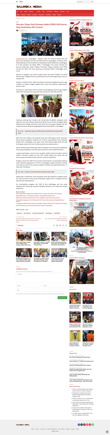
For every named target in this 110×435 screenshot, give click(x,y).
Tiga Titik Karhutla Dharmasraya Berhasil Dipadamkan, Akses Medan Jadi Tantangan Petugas (88, 326)
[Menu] (17, 1)
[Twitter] (81, 424)
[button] (92, 1)
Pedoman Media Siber (52, 429)
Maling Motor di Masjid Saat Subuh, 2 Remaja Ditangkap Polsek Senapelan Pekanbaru (88, 344)
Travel (67, 11)
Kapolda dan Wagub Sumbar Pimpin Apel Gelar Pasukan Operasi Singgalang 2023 (80, 370)
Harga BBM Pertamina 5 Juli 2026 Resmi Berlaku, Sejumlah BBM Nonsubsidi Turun (35, 195)
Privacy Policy (61, 429)
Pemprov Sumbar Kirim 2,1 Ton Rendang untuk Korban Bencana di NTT (75, 325)
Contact (37, 429)
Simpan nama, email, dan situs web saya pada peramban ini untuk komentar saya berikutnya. (41, 294)
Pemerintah (41, 14)
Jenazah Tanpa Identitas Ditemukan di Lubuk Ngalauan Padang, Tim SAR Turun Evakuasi (75, 307)
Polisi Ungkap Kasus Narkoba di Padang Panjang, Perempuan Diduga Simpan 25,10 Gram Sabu (74, 344)
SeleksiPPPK (57, 213)
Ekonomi (23, 14)
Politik (54, 14)
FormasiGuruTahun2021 (38, 213)
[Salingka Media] (29, 6)
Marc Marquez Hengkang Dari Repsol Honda (79, 357)
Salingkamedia (22, 30)
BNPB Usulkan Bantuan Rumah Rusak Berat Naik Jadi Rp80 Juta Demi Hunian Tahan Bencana (38, 197)
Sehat (43, 11)
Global (25, 11)
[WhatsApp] (93, 424)
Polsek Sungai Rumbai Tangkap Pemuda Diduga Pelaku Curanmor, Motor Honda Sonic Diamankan (39, 193)
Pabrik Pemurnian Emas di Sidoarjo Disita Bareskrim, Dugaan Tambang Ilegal (34, 205)
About (32, 429)
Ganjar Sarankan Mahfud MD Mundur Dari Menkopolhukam (79, 375)
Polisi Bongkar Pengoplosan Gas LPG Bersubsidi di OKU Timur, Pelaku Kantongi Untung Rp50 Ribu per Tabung (40, 200)
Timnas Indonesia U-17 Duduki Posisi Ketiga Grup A (81, 361)
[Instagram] (87, 424)
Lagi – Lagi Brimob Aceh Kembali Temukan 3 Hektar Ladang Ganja (56, 218)
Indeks (21, 1)
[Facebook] (79, 424)
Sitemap (73, 429)
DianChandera (27, 213)
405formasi (19, 213)
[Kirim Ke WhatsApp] (66, 225)
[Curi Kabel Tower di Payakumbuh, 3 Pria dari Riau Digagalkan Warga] (88, 298)
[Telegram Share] (63, 225)
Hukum (29, 14)
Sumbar (38, 11)
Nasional (31, 11)
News (21, 11)
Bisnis (18, 14)
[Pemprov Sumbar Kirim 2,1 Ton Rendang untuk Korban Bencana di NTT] (75, 317)
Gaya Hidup (49, 11)
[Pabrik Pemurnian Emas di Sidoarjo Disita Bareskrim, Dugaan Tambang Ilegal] (59, 252)
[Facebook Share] (54, 225)
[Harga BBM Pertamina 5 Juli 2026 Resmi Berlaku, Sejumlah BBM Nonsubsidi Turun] (42, 236)
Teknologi (62, 11)
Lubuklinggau (39, 69)
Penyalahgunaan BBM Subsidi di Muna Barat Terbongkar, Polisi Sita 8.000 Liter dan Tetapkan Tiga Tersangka (41, 203)
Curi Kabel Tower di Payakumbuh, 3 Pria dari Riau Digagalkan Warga (87, 307)
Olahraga (56, 11)
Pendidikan (48, 14)
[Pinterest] (84, 424)
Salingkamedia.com (21, 59)
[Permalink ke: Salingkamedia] (17, 30)
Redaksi (68, 429)
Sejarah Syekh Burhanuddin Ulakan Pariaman (80, 365)
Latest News (43, 429)
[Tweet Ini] (57, 225)
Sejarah (59, 14)
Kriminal (35, 14)
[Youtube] (90, 424)
